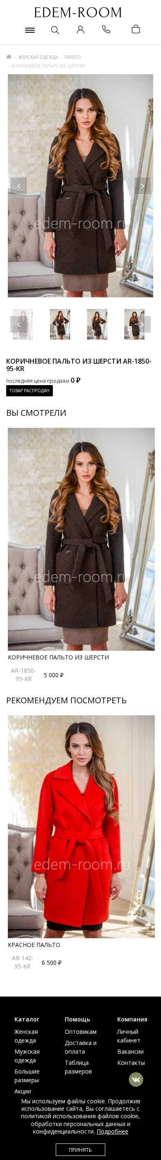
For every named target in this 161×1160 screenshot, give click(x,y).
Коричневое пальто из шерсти (58, 657)
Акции (22, 1091)
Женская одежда (38, 57)
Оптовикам (81, 1031)
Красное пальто (34, 945)
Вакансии (130, 1051)
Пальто (72, 57)
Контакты (131, 1063)
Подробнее (112, 1131)
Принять (80, 1149)
